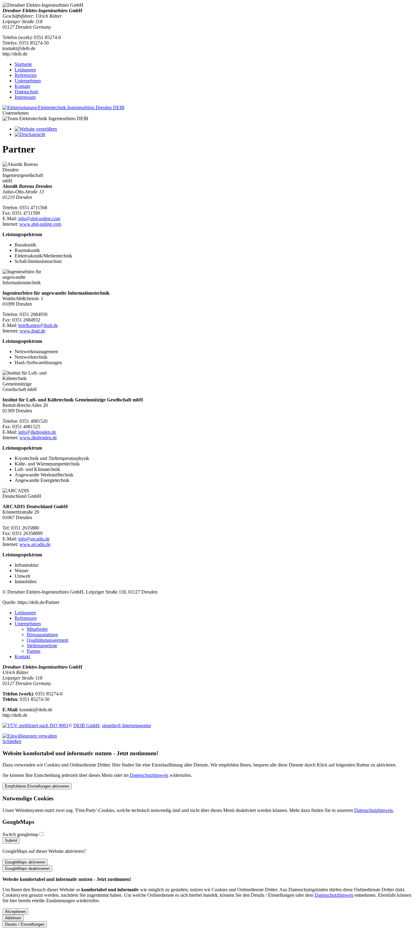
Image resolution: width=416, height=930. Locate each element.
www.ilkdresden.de (38, 437)
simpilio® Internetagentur (126, 725)
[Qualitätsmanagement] (35, 725)
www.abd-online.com (40, 224)
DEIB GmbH (86, 725)
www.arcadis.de (35, 544)
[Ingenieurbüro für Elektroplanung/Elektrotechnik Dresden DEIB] (63, 107)
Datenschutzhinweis (149, 775)
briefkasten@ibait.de (38, 325)
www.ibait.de (32, 330)
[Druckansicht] (30, 134)
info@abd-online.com (39, 218)
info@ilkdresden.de (37, 432)
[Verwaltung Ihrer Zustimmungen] (29, 735)
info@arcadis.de (34, 538)
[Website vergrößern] (36, 128)
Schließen (11, 741)
